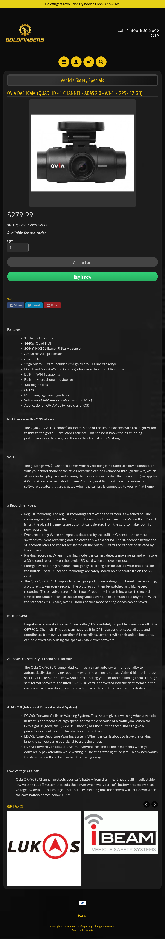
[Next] (154, 804)
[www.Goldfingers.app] (24, 32)
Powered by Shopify (82, 930)
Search (82, 915)
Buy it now (82, 277)
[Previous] (146, 804)
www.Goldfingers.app (81, 926)
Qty (10, 241)
